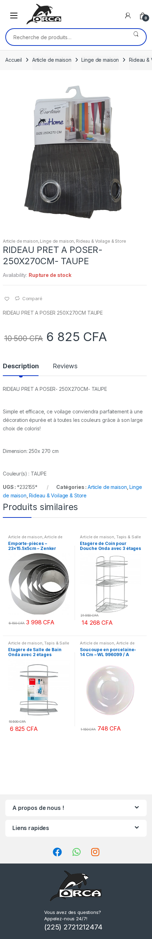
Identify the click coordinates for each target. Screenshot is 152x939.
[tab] (21, 369)
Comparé (32, 298)
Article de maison (51, 60)
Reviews (65, 366)
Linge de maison (100, 60)
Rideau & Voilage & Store (101, 241)
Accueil (13, 60)
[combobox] (66, 37)
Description (21, 366)
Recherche (136, 37)
